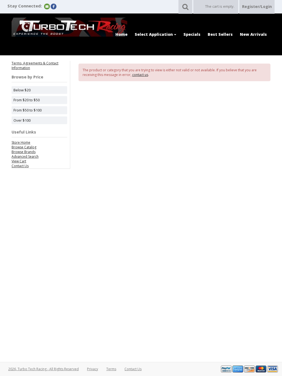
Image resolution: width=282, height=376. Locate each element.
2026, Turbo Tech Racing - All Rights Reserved (43, 369)
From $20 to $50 (26, 99)
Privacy (92, 369)
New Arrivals (253, 34)
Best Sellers (220, 34)
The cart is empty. (219, 6)
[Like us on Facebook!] (53, 6)
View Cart (19, 161)
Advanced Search (25, 156)
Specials (191, 34)
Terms (111, 369)
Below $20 (22, 90)
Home (121, 34)
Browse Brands (24, 151)
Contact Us (20, 166)
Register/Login (257, 6)
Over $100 (22, 120)
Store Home (21, 142)
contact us (140, 74)
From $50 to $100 (27, 110)
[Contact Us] (47, 6)
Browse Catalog (24, 147)
